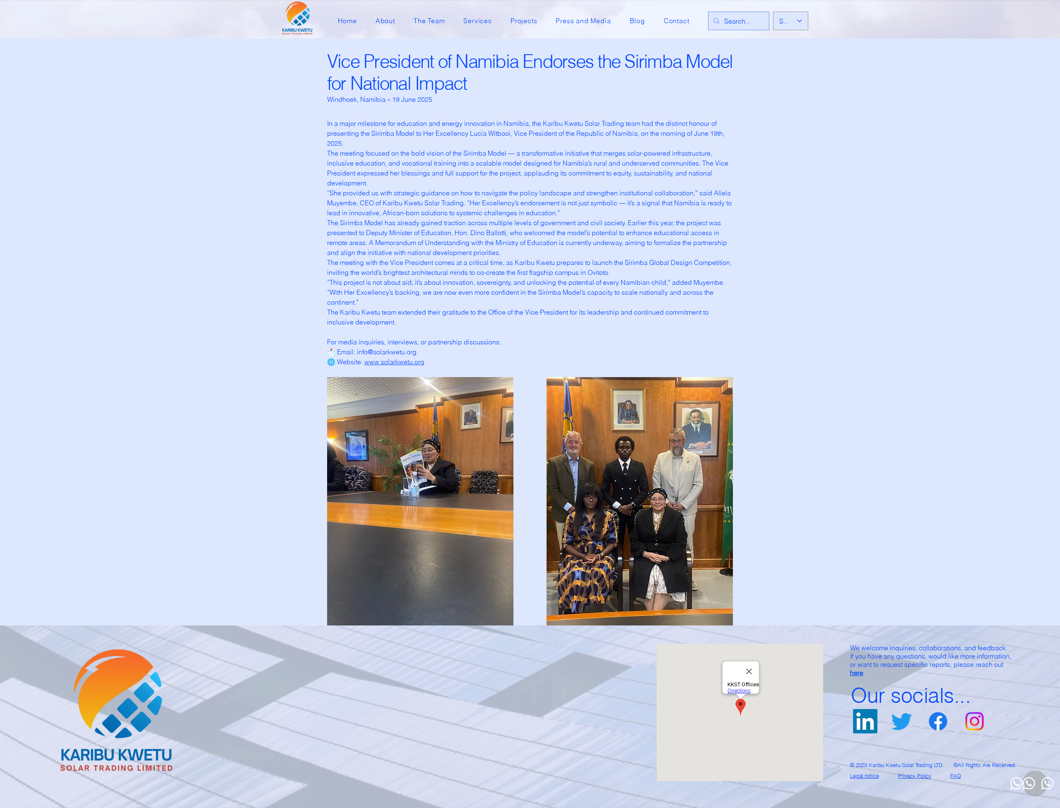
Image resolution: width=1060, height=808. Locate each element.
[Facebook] (938, 721)
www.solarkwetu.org (394, 362)
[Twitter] (901, 721)
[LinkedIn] (865, 721)
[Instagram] (974, 721)
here (856, 673)
